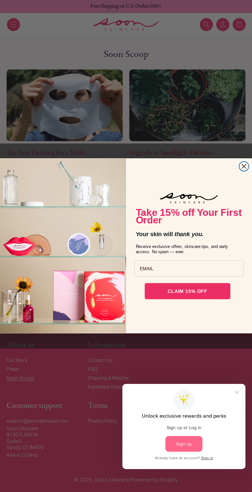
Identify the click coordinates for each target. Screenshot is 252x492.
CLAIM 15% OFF (187, 291)
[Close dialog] (244, 166)
